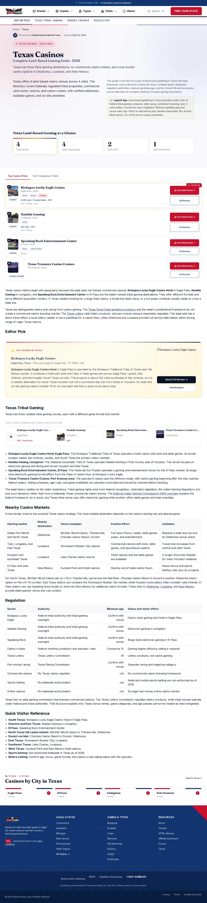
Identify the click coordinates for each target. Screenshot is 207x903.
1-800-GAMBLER (136, 876)
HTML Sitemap (166, 833)
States (41, 11)
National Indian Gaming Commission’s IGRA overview (145, 493)
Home (16, 29)
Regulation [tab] (102, 20)
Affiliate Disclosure (168, 838)
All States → (63, 854)
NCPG (92, 876)
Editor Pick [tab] (22, 20)
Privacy (162, 843)
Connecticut (62, 823)
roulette (111, 828)
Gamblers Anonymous (110, 876)
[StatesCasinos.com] (14, 11)
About (131, 11)
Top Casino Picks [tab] (18, 176)
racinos (111, 848)
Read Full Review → (176, 379)
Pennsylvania (63, 843)
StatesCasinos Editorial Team (46, 35)
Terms (161, 848)
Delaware (61, 828)
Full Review (184, 200)
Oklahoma (152, 586)
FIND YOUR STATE (186, 11)
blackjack (112, 823)
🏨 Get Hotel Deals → (184, 190)
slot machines (114, 843)
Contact (162, 828)
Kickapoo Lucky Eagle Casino (33, 358)
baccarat (112, 838)
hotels (110, 854)
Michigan (61, 833)
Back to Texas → (194, 778)
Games (64, 11)
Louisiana (166, 586)
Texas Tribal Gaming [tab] (49, 20)
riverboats (113, 859)
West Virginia (63, 848)
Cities (109, 11)
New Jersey (62, 838)
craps (110, 833)
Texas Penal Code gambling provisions (112, 309)
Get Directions (176, 387)
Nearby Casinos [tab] (78, 20)
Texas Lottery (75, 313)
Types (87, 11)
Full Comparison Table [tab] (46, 176)
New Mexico (186, 586)
